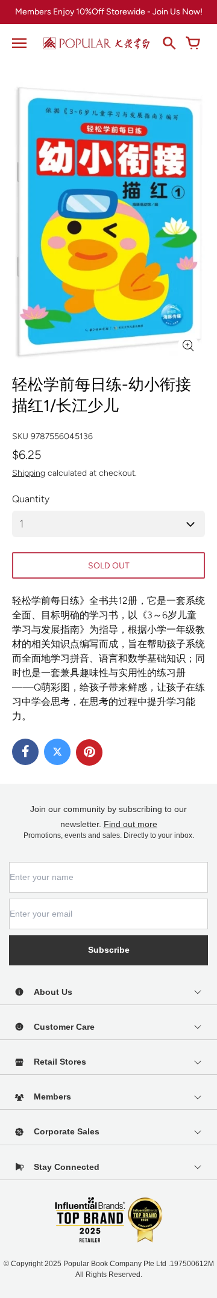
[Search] (169, 43)
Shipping (28, 473)
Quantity (30, 499)
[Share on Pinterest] (89, 752)
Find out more (130, 824)
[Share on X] (57, 752)
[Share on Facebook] (25, 752)
